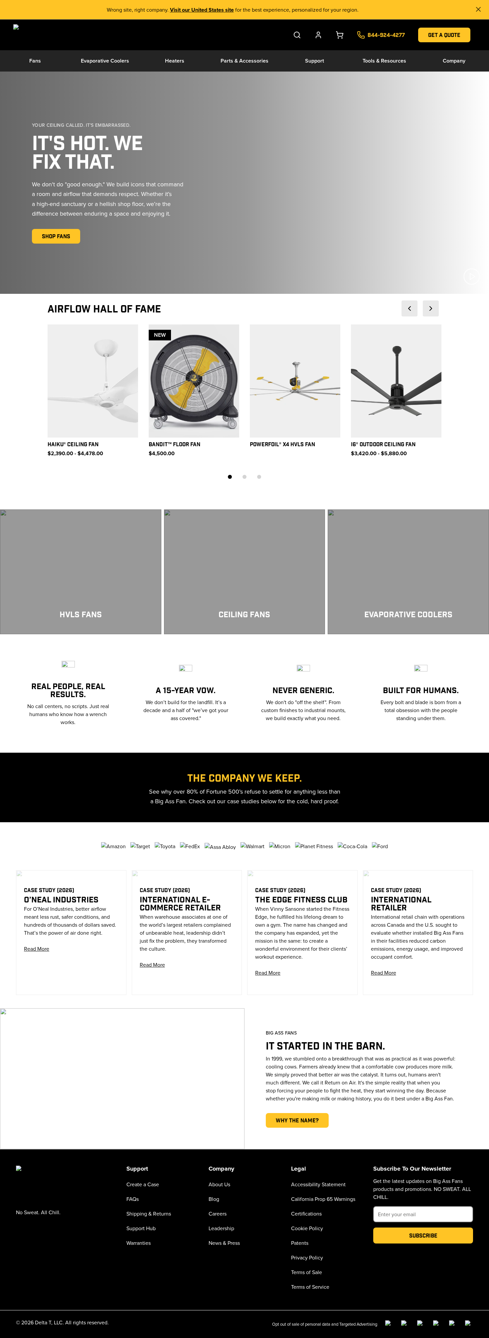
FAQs (132, 1199)
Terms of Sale (306, 1272)
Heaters (174, 61)
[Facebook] (389, 1324)
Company (454, 61)
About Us (219, 1184)
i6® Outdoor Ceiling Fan (383, 444)
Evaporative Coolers (105, 61)
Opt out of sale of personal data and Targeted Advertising (324, 1324)
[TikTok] (453, 1324)
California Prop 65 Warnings (323, 1199)
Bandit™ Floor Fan (174, 444)
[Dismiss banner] (478, 9)
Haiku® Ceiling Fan (73, 444)
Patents (299, 1242)
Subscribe (423, 1235)
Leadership (221, 1228)
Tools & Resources (384, 61)
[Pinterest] (469, 1324)
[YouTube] (437, 1324)
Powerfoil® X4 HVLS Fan (282, 444)
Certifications (306, 1213)
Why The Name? (297, 1120)
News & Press (224, 1242)
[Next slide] (431, 308)
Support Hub (141, 1228)
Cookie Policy (307, 1228)
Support (314, 61)
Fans (35, 61)
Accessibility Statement (318, 1184)
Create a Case (142, 1184)
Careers (218, 1213)
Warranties (138, 1242)
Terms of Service (310, 1286)
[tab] (230, 477)
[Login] (318, 35)
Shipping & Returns (148, 1213)
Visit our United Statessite (202, 10)
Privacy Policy (307, 1257)
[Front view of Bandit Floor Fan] (194, 381)
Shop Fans (56, 236)
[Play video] (471, 276)
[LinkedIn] (421, 1324)
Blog (214, 1199)
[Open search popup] (297, 35)
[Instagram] (405, 1324)
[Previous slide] (409, 308)
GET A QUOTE (444, 35)
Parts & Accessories (244, 61)
